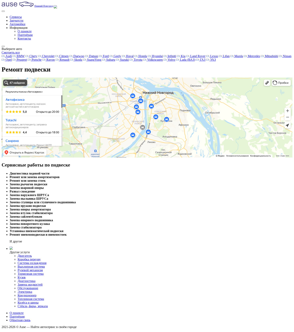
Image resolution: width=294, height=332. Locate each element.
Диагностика (26, 281)
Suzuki (124, 59)
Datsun (93, 56)
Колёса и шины (28, 302)
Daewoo (78, 56)
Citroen (63, 56)
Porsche (36, 59)
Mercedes (253, 56)
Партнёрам (25, 35)
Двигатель (25, 255)
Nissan (286, 56)
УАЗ (212, 59)
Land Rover (197, 56)
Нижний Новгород (44, 6)
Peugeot (21, 59)
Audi (8, 56)
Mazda (238, 56)
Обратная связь (20, 320)
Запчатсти (16, 20)
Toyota (137, 59)
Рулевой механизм (30, 270)
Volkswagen (154, 59)
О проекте (25, 31)
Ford (105, 56)
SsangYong (93, 59)
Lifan (226, 56)
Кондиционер (27, 295)
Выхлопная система (31, 266)
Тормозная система (31, 273)
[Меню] (3, 11)
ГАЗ (202, 59)
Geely (117, 56)
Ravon (50, 59)
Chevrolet (47, 56)
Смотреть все (11, 52)
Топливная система (31, 299)
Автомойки (17, 24)
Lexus (213, 56)
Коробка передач (29, 259)
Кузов (22, 277)
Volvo (171, 59)
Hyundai (157, 56)
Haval (129, 56)
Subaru (110, 59)
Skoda (77, 59)
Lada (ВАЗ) (187, 59)
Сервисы (16, 17)
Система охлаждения (32, 263)
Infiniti (171, 56)
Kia (182, 56)
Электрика (25, 291)
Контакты (24, 38)
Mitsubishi (271, 56)
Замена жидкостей (30, 284)
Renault (64, 59)
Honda (142, 56)
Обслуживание (28, 288)
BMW (20, 56)
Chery (33, 56)
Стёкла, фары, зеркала (33, 306)
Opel (8, 59)
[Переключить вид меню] (3, 46)
